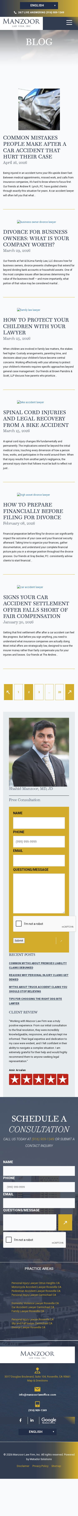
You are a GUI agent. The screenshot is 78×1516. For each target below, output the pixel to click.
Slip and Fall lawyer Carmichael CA (32, 1323)
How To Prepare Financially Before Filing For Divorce (33, 511)
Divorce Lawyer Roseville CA (28, 1327)
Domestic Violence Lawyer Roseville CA (35, 1303)
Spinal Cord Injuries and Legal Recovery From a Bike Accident (36, 418)
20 (59, 692)
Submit (19, 940)
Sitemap (56, 1466)
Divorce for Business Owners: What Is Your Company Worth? (36, 238)
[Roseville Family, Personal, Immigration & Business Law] (21, 23)
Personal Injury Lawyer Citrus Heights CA (36, 1283)
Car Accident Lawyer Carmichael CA (33, 1307)
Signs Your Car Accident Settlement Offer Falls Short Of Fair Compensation (36, 606)
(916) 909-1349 (43, 1139)
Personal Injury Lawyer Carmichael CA (34, 1294)
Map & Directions (37, 1380)
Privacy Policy (40, 1466)
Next (69, 692)
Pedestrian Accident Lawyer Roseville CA (36, 1290)
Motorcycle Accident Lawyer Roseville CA (36, 1287)
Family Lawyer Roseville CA (28, 1311)
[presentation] (34, 1240)
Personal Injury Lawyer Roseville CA (33, 1319)
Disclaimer (23, 1466)
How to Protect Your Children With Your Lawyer (36, 326)
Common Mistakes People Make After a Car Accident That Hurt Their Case (34, 147)
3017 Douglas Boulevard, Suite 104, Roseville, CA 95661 (38, 1376)
